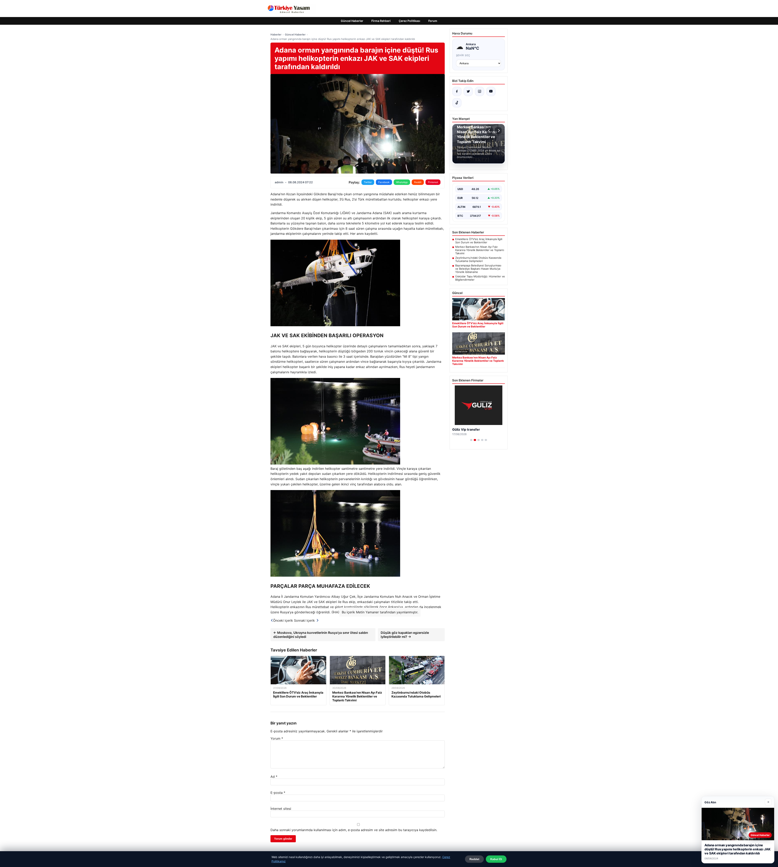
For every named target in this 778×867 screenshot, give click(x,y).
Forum (432, 21)
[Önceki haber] (489, 130)
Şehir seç (463, 55)
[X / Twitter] (468, 91)
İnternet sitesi (280, 809)
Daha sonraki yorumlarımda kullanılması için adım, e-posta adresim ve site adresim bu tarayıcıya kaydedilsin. (353, 830)
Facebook (384, 182)
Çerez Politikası (409, 21)
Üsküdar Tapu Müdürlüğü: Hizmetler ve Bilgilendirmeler (480, 278)
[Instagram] (479, 91)
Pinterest (433, 182)
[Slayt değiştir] (471, 440)
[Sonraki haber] (498, 130)
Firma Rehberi (381, 21)
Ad (273, 777)
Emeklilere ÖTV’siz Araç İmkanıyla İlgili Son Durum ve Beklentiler (478, 240)
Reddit (417, 182)
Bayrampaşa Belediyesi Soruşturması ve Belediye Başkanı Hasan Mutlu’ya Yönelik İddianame (478, 269)
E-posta (277, 793)
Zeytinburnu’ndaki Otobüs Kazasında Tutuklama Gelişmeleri (478, 259)
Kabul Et (496, 859)
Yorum (276, 738)
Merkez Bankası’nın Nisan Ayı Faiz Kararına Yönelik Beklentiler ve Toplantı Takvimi (479, 250)
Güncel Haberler (352, 21)
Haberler (275, 34)
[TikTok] (457, 102)
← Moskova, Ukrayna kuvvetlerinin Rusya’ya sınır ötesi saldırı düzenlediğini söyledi (320, 635)
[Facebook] (457, 91)
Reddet (474, 859)
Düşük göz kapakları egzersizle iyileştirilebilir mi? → (405, 635)
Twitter (368, 182)
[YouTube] (491, 91)
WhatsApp (402, 182)
